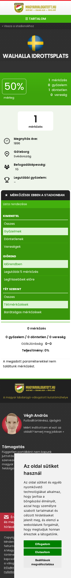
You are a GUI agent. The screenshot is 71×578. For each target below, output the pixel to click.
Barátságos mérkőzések (23, 312)
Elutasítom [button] (42, 552)
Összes (9, 223)
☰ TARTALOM (35, 18)
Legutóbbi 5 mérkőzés (21, 271)
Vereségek (12, 246)
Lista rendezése (15, 204)
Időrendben (13, 264)
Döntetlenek (13, 239)
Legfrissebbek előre (19, 279)
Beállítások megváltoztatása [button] (42, 562)
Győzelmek (12, 231)
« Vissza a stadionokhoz (18, 26)
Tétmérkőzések (16, 304)
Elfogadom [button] (42, 544)
